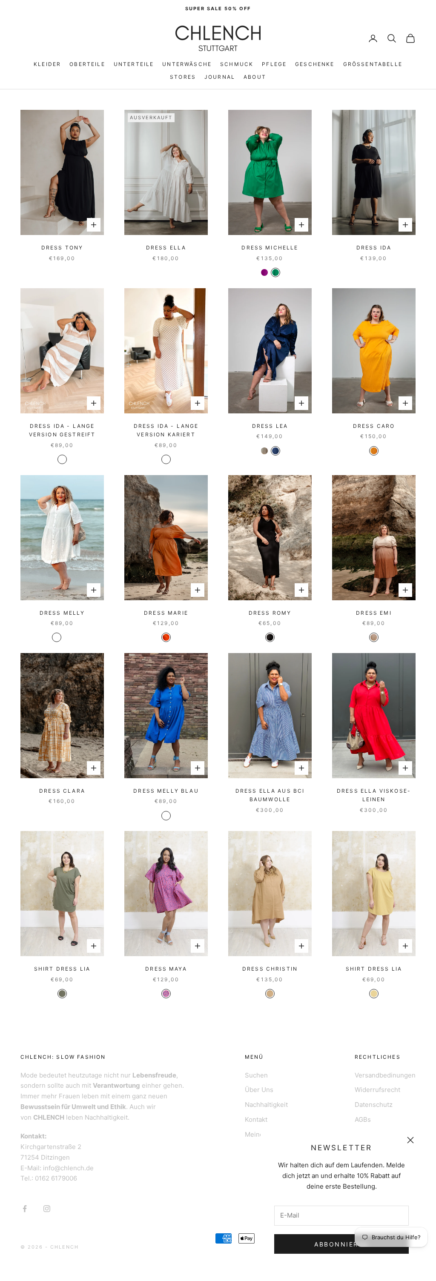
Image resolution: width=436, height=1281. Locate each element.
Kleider (47, 64)
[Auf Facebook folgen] (24, 1208)
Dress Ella (166, 247)
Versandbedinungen (385, 1075)
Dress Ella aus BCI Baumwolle (270, 795)
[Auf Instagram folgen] (47, 1208)
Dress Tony (62, 247)
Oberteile (87, 64)
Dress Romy (270, 613)
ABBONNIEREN (341, 1244)
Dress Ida (373, 247)
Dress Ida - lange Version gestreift (62, 430)
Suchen (256, 1075)
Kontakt (256, 1119)
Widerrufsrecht (377, 1090)
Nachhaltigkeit (266, 1104)
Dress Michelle (269, 247)
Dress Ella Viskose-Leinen (374, 795)
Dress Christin (270, 969)
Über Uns (259, 1090)
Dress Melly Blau (166, 791)
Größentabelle (372, 64)
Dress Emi (373, 613)
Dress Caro (374, 426)
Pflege (274, 64)
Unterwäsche (187, 64)
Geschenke (314, 64)
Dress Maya (166, 969)
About (255, 77)
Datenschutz (374, 1104)
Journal (219, 77)
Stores (183, 77)
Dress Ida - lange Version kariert (166, 430)
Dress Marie (166, 613)
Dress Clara (62, 791)
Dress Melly (62, 613)
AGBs (363, 1119)
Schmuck (236, 64)
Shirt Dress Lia (62, 969)
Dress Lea (270, 426)
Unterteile (134, 64)
